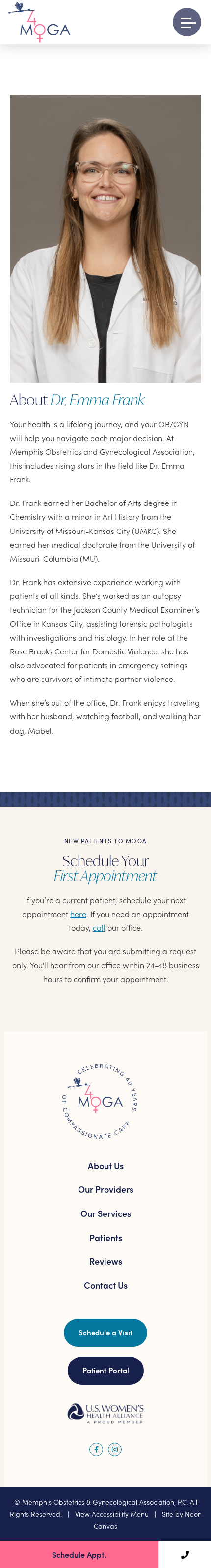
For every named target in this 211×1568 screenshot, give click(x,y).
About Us (106, 1165)
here (78, 913)
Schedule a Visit (105, 1332)
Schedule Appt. (79, 1554)
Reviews (105, 1261)
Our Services (105, 1213)
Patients (105, 1237)
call (99, 927)
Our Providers (105, 1189)
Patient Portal (105, 1370)
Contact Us (106, 1285)
